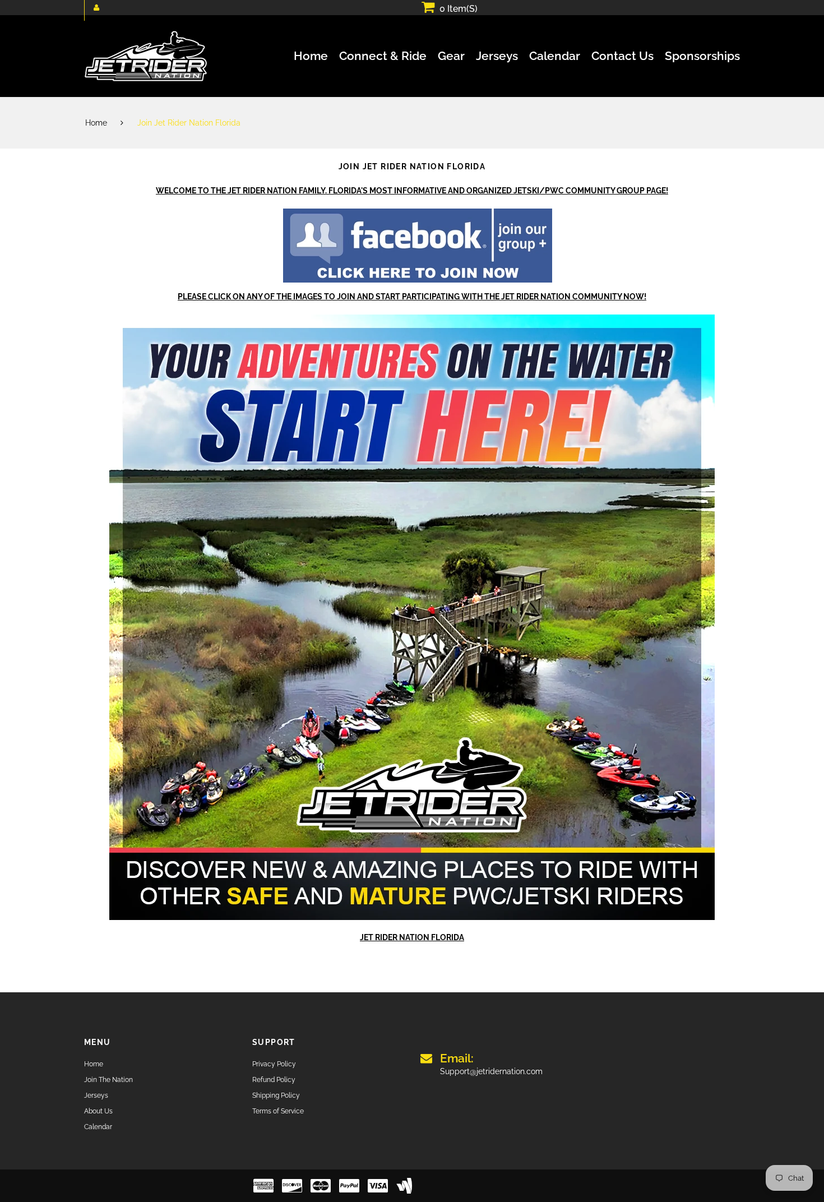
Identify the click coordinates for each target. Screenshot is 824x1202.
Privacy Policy (274, 1064)
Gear (451, 56)
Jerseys (497, 56)
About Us (98, 1111)
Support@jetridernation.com (491, 1064)
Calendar (554, 56)
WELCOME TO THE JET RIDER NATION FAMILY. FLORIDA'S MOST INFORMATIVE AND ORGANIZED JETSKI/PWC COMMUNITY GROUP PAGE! (412, 190)
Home (311, 56)
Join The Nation (108, 1080)
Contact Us (622, 56)
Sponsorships (702, 56)
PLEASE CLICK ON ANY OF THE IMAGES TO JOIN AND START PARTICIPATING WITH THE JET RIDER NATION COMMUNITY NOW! (412, 296)
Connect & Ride (383, 56)
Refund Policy (273, 1080)
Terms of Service (278, 1111)
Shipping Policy (276, 1095)
